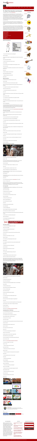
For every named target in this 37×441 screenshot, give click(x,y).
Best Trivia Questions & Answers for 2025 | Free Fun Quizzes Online (10, 2)
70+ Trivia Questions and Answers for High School (12, 340)
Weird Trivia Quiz (5, 33)
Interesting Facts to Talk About (7, 38)
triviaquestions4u (13, 12)
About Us (21, 439)
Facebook (26, 10)
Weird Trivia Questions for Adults (7, 35)
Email (25, 425)
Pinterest (29, 10)
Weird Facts (5, 37)
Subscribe (29, 428)
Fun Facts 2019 (5, 36)
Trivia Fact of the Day (6, 34)
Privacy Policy (23, 439)
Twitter (32, 10)
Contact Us (26, 439)
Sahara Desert (15, 179)
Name (25, 423)
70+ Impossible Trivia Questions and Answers (12, 308)
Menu (4, 5)
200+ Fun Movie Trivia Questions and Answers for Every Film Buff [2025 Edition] (18, 433)
